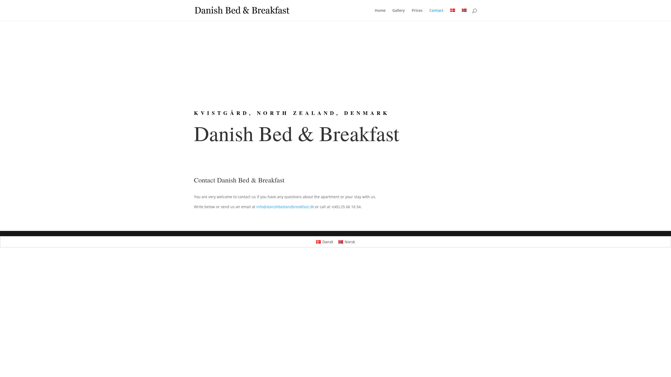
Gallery (398, 11)
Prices (417, 11)
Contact (436, 11)
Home (380, 11)
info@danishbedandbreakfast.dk (285, 206)
